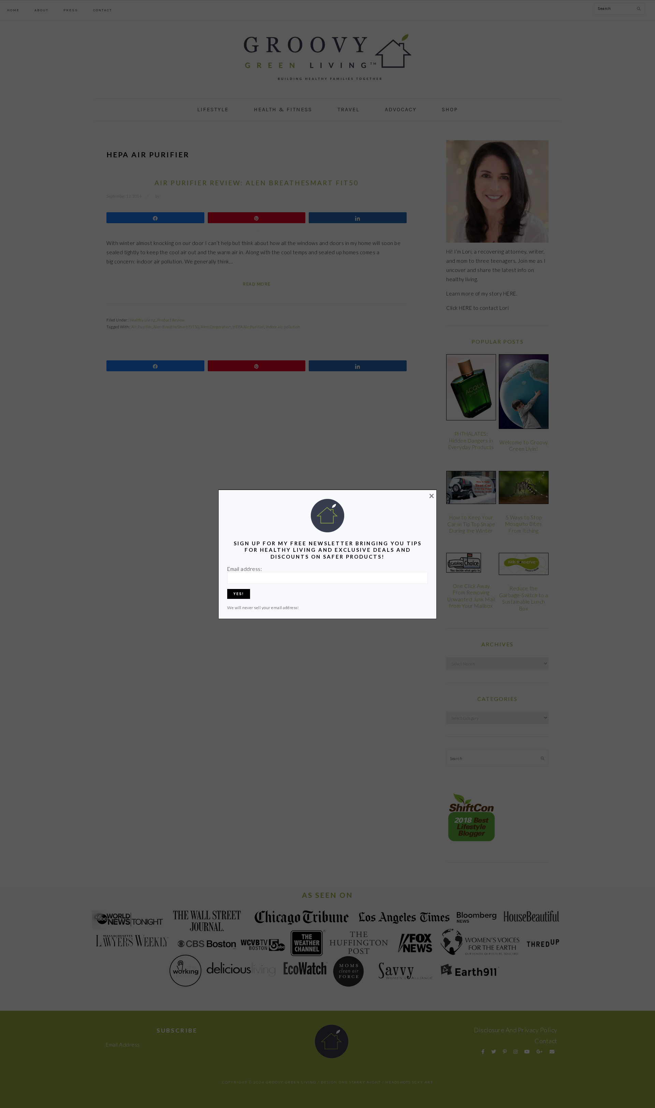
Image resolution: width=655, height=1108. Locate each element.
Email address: (244, 569)
